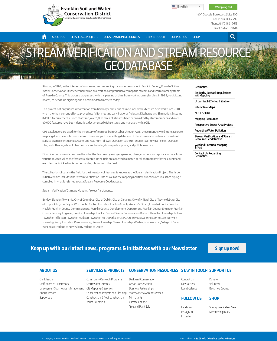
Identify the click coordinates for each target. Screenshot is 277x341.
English (182, 6)
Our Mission (46, 279)
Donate (213, 279)
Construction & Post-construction (105, 297)
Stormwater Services (98, 284)
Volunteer (214, 284)
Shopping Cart (224, 7)
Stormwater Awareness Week (146, 293)
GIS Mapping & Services (99, 288)
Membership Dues (219, 312)
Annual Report (48, 293)
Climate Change (138, 302)
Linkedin (186, 316)
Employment (47, 288)
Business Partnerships (141, 288)
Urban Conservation (140, 284)
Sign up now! (227, 248)
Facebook (186, 307)
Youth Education (95, 302)
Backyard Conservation (142, 279)
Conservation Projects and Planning (106, 293)
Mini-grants (135, 297)
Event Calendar (189, 288)
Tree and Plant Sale (139, 306)
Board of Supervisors (57, 284)
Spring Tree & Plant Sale (222, 307)
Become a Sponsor (219, 288)
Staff (42, 284)
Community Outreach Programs (104, 279)
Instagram (187, 312)
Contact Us (187, 279)
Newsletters (188, 284)
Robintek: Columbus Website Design (215, 338)
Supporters (46, 297)
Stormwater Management (69, 288)
